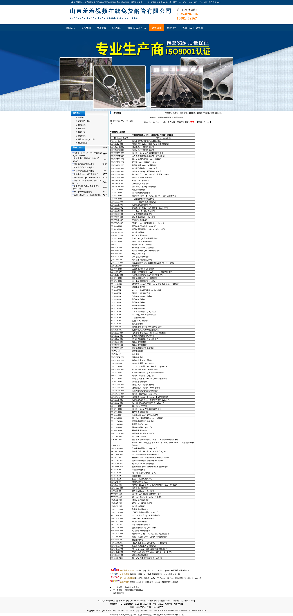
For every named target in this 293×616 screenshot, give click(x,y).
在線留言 (175, 601)
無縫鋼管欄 (82, 143)
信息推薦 (118, 601)
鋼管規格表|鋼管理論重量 (84, 164)
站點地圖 (184, 601)
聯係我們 (166, 601)
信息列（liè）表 (129, 601)
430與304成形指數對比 (133, 590)
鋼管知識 (81, 136)
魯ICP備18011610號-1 (197, 610)
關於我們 (158, 601)
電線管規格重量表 (131, 587)
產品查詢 (141, 601)
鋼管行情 (81, 132)
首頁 (176, 113)
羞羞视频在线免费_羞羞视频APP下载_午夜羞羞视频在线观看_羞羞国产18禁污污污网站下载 (147, 615)
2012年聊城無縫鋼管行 (83, 192)
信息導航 (110, 601)
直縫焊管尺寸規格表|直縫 (84, 167)
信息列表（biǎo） (85, 121)
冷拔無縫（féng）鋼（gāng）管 (138, 604)
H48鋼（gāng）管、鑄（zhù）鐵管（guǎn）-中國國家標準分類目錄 (155, 570)
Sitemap (192, 601)
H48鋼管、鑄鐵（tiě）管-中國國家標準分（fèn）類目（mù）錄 (150, 574)
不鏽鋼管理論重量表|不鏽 (84, 171)
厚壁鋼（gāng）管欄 (86, 139)
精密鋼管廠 (178, 604)
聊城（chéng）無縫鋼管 (162, 604)
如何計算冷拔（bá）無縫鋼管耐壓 (87, 195)
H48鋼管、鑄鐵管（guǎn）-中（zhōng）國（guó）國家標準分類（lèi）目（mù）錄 (160, 578)
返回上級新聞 (118, 593)
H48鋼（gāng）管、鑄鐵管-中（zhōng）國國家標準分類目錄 (149, 582)
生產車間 (149, 601)
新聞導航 (81, 117)
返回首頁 (101, 601)
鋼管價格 (81, 128)
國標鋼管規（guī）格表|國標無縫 (87, 177)
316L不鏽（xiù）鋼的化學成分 (86, 174)
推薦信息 (81, 125)
